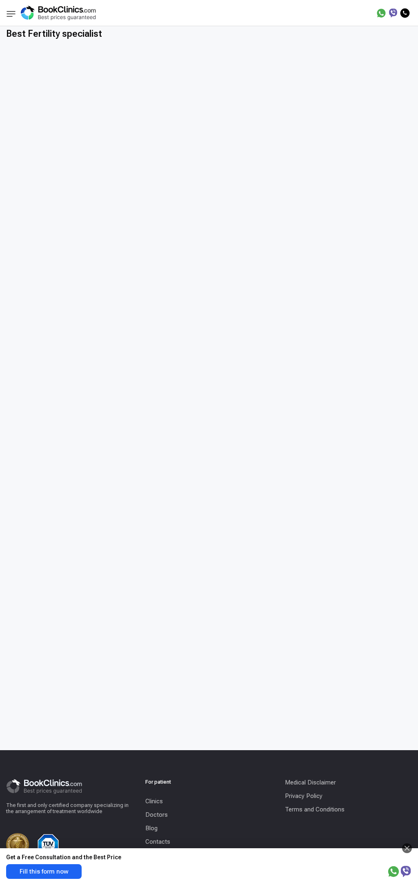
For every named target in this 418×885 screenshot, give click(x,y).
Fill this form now (44, 871)
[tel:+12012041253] (405, 13)
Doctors (156, 814)
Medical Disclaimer (310, 782)
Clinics (154, 801)
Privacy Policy (303, 796)
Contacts (157, 841)
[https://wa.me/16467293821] (381, 13)
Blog (151, 828)
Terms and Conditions (315, 809)
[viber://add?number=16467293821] (393, 13)
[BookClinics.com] (58, 12)
